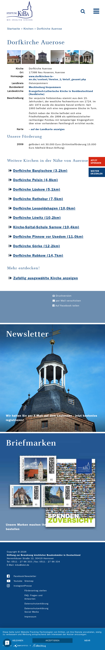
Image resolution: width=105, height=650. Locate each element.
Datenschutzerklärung (36, 603)
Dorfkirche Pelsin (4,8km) (35, 180)
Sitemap (28, 581)
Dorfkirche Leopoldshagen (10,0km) (44, 208)
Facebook (19, 576)
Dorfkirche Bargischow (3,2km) (40, 170)
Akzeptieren (52, 640)
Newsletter (30, 576)
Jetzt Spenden (96, 161)
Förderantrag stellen (35, 590)
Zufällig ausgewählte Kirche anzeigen (45, 278)
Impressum (30, 616)
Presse (28, 585)
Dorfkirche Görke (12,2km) (36, 246)
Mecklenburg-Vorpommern (45, 87)
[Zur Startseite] (19, 11)
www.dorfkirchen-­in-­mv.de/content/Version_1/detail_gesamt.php (57, 78)
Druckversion (63, 295)
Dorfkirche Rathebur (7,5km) (38, 199)
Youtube (18, 581)
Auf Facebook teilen (67, 305)
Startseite (13, 28)
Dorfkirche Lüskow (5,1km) (36, 189)
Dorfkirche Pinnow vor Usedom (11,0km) (48, 236)
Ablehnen (17, 640)
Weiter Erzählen (97, 172)
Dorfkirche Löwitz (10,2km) (37, 218)
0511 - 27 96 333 (21, 561)
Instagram (19, 585)
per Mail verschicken (68, 300)
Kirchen (28, 28)
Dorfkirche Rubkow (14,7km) (38, 255)
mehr (87, 640)
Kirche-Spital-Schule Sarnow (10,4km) (46, 227)
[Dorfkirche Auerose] (14, 63)
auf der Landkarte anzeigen (48, 129)
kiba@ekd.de (22, 565)
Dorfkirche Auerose (49, 28)
